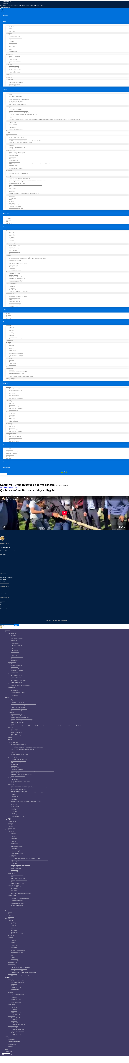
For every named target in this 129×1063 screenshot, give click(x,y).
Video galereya (14, 487)
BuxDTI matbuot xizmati (5, 487)
